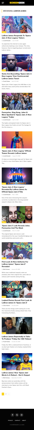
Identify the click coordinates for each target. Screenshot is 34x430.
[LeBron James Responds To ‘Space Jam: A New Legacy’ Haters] (17, 24)
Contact (17, 420)
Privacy (10, 420)
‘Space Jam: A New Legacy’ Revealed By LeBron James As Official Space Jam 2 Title (14, 189)
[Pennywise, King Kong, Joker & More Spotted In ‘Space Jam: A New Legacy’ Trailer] (17, 101)
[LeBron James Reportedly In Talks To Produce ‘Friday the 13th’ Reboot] (17, 325)
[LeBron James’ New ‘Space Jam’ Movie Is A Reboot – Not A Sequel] (17, 361)
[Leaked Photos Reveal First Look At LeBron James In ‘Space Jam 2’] (17, 289)
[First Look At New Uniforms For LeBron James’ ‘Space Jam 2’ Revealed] (17, 250)
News (3, 32)
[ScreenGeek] (17, 3)
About (24, 420)
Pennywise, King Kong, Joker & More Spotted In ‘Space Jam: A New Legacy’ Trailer (16, 114)
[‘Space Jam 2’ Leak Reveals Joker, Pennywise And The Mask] (17, 214)
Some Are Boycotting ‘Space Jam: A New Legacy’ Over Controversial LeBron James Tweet (17, 76)
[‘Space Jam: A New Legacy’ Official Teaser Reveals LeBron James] (17, 139)
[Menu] (3, 3)
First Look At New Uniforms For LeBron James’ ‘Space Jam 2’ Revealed (15, 264)
